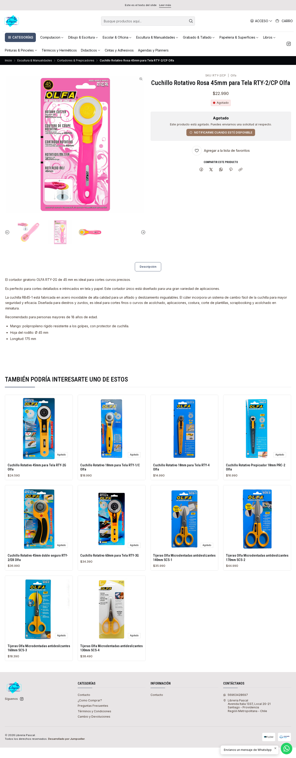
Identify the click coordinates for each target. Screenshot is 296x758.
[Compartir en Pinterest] (230, 169)
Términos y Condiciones (94, 711)
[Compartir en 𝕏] (211, 169)
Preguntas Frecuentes (93, 705)
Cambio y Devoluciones (94, 716)
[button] (20, 37)
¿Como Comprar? (90, 700)
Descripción (148, 266)
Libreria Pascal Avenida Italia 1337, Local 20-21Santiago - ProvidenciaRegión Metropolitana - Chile (249, 706)
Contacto (84, 695)
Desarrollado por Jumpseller (66, 738)
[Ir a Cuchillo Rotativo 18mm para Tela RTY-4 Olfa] (184, 428)
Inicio (8, 60)
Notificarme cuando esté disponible (223, 132)
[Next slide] (142, 232)
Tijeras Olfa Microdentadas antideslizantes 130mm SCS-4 (111, 648)
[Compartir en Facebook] (201, 169)
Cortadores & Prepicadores (75, 60)
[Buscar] (191, 21)
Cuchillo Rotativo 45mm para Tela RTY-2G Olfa (37, 467)
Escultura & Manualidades (34, 60)
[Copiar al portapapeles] (240, 169)
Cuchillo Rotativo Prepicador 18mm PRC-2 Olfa (255, 467)
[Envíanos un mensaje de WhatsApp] (286, 748)
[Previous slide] (8, 232)
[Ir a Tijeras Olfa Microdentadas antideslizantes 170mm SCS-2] (257, 519)
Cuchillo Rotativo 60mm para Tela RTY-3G (109, 555)
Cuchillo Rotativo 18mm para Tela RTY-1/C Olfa (110, 467)
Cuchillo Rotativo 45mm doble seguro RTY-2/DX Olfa (38, 557)
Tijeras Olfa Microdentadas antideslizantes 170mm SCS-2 (257, 557)
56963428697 (238, 695)
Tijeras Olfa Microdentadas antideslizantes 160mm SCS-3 (39, 648)
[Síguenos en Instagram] (288, 44)
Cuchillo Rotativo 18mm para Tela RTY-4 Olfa (181, 467)
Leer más (165, 5)
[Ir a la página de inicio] (12, 21)
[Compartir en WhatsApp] (221, 169)
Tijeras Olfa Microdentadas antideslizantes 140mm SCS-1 (184, 557)
